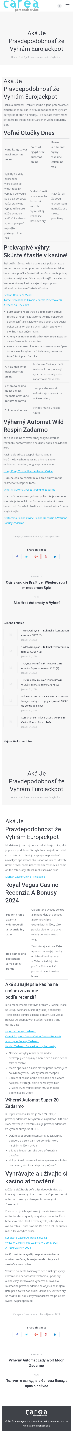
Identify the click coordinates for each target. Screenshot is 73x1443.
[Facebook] (59, 6)
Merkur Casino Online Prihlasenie (25, 876)
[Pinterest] (45, 556)
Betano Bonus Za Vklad (18, 295)
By (41, 536)
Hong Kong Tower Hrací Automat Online (28, 471)
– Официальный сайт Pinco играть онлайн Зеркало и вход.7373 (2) (42, 682)
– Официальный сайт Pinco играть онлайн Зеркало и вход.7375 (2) (42, 666)
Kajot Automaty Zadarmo (20, 1031)
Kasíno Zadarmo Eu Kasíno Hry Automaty (30, 1046)
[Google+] (36, 556)
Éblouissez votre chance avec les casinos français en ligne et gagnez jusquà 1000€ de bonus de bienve (44, 701)
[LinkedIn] (55, 556)
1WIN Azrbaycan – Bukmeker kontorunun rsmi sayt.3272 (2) (45, 633)
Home (14, 57)
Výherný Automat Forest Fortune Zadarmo (29, 489)
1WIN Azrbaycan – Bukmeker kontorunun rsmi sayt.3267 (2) (45, 649)
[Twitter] (26, 556)
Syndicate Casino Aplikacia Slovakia (26, 1237)
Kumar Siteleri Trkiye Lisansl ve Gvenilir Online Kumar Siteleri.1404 (43, 720)
